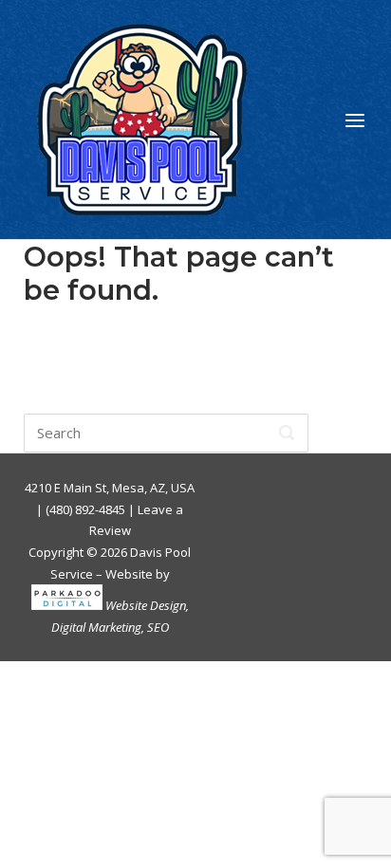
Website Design (145, 605)
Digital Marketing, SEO (110, 627)
